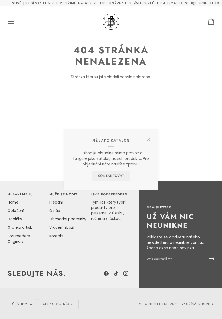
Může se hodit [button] (63, 194)
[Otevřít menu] (16, 21)
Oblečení (16, 210)
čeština (20, 304)
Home (13, 202)
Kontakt (56, 236)
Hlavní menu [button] (20, 194)
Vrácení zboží (61, 227)
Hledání (56, 202)
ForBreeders (156, 304)
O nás (54, 210)
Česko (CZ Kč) (56, 304)
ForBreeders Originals (19, 239)
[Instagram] (125, 273)
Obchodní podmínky (67, 219)
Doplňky (15, 219)
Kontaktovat (111, 176)
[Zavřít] (150, 136)
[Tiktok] (116, 273)
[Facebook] (106, 273)
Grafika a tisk (20, 227)
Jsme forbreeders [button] (109, 194)
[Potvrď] (209, 258)
